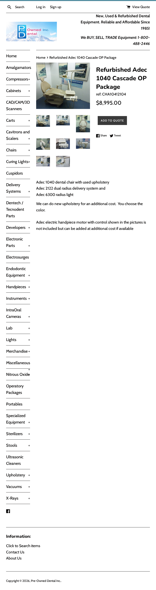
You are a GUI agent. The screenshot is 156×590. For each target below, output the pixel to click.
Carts (18, 120)
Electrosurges (17, 257)
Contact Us (15, 552)
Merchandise (18, 351)
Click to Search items (23, 545)
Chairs (18, 150)
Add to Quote (112, 120)
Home (11, 55)
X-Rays (18, 498)
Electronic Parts (18, 242)
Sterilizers (18, 433)
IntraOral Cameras (18, 313)
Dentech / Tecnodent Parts (15, 209)
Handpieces (18, 286)
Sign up (55, 7)
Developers (18, 227)
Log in (41, 7)
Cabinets (18, 90)
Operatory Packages (15, 389)
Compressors (18, 79)
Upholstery (18, 475)
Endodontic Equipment (18, 272)
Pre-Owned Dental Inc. (46, 581)
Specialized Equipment (18, 419)
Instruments (18, 298)
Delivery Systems (18, 188)
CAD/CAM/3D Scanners (18, 105)
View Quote (140, 7)
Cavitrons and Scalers (18, 135)
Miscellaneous (18, 364)
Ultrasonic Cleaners (14, 460)
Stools (18, 445)
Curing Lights (18, 161)
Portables (14, 404)
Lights (18, 339)
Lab (18, 328)
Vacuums (18, 486)
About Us (14, 558)
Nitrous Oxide (18, 374)
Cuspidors (14, 173)
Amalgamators (18, 67)
